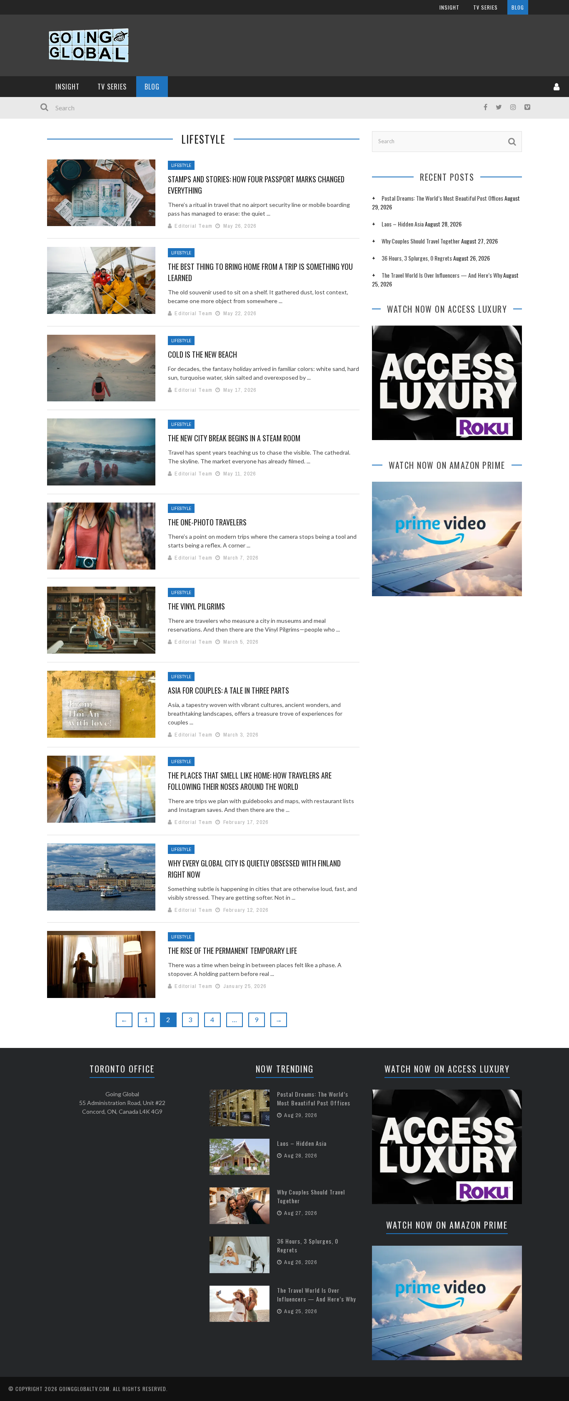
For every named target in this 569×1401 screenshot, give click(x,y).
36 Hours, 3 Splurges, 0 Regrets (417, 258)
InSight (449, 7)
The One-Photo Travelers (207, 522)
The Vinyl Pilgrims (196, 606)
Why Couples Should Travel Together (421, 240)
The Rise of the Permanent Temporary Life (232, 950)
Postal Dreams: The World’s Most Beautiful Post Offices (442, 198)
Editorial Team (193, 225)
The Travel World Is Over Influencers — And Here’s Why (442, 275)
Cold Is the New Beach (202, 354)
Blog (518, 7)
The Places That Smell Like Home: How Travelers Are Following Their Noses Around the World (250, 781)
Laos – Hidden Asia (403, 223)
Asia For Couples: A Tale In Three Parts (228, 690)
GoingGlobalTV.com (84, 1388)
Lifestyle (181, 165)
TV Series (485, 7)
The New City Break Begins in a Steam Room (234, 438)
